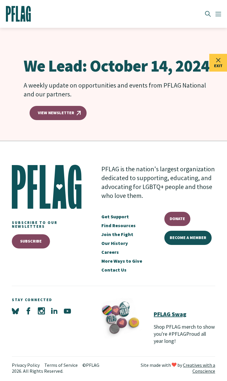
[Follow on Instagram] (41, 311)
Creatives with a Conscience (199, 368)
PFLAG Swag (170, 314)
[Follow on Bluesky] (15, 311)
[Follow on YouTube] (67, 311)
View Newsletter (56, 112)
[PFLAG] (18, 14)
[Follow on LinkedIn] (54, 311)
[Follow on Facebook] (28, 311)
